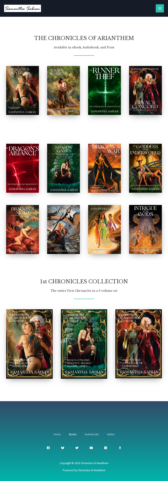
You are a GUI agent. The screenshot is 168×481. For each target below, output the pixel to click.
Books (72, 434)
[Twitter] (77, 447)
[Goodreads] (105, 447)
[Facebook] (48, 447)
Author (111, 434)
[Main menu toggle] (160, 8)
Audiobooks (92, 434)
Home (57, 434)
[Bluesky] (62, 447)
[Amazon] (120, 447)
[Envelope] (91, 447)
